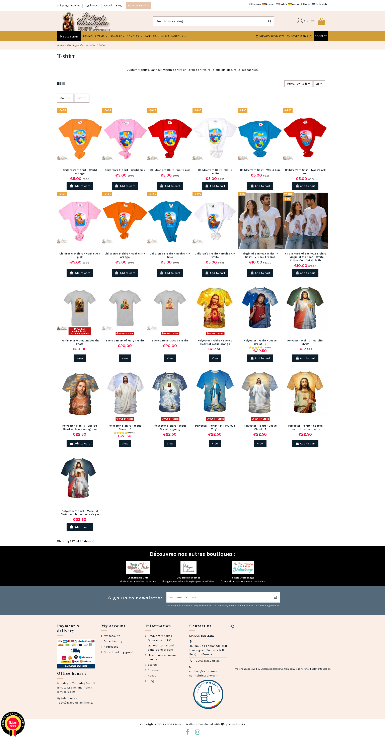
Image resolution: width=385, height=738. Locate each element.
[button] (117, 36)
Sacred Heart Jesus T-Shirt (170, 340)
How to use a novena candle (162, 657)
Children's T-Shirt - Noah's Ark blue (170, 255)
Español (295, 4)
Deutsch (270, 4)
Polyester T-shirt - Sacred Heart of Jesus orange (215, 342)
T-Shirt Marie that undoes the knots (79, 342)
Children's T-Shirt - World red (170, 170)
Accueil (107, 5)
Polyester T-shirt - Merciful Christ (305, 342)
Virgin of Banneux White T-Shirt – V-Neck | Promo (260, 255)
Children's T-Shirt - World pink (125, 170)
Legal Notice (92, 5)
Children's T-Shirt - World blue (260, 170)
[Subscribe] (275, 597)
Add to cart (82, 186)
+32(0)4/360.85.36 (207, 660)
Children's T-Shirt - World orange (80, 171)
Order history (113, 641)
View (80, 358)
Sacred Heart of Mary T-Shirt (125, 340)
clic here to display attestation (313, 668)
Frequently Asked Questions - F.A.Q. (160, 638)
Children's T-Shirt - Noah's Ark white (215, 255)
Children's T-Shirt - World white (215, 171)
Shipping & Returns (69, 5)
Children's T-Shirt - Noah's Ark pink (79, 255)
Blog (119, 5)
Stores (152, 664)
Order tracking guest (119, 652)
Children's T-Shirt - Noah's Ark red (305, 171)
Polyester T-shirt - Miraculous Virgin (215, 427)
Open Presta (236, 724)
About (152, 675)
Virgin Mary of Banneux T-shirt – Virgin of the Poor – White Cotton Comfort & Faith (305, 257)
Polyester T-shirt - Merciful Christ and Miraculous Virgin (80, 512)
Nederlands (321, 4)
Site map (154, 670)
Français (256, 4)
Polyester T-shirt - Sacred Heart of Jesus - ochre (305, 427)
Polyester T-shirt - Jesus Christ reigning (170, 427)
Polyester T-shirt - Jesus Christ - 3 (260, 342)
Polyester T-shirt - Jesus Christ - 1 (260, 427)
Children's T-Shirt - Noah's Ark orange (124, 255)
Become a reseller (138, 5)
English (283, 4)
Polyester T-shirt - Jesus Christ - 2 (124, 427)
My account (112, 636)
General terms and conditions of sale (161, 647)
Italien (307, 4)
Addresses (111, 646)
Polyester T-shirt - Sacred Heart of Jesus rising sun (79, 427)
